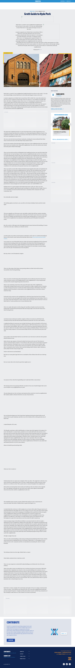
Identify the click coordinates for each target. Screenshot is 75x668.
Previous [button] (52, 124)
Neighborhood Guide (56, 129)
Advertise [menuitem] (22, 651)
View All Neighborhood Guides (60, 139)
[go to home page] (38, 1)
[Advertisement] (25, 120)
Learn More (10, 640)
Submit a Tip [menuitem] (9, 656)
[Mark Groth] (53, 95)
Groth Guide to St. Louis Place (60, 132)
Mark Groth (36, 49)
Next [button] (70, 124)
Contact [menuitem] (21, 653)
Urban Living (32, 11)
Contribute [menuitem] (10, 652)
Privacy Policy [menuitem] (22, 658)
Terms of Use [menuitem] (22, 656)
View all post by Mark (56, 109)
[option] (61, 126)
